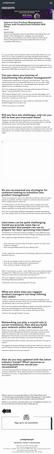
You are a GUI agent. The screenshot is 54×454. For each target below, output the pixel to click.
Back (7, 411)
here (36, 445)
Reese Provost (7, 56)
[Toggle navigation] (51, 3)
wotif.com (37, 82)
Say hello (34, 450)
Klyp (41, 452)
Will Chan (47, 65)
